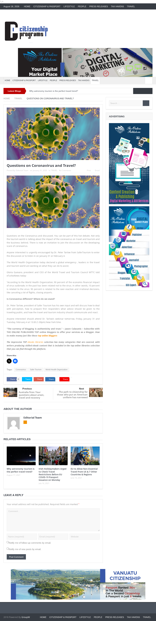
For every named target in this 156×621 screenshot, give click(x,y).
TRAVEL (131, 6)
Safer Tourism (35, 370)
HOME (27, 6)
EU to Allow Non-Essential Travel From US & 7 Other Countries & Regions (84, 471)
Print (89, 170)
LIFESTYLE (69, 6)
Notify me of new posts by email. (25, 549)
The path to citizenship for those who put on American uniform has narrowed (72, 394)
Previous (27, 388)
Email (97, 170)
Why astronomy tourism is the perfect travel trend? (53, 91)
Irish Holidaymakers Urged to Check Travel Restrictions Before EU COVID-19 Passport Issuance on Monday (52, 474)
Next (81, 388)
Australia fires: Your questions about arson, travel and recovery (31, 395)
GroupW (25, 617)
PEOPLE (82, 6)
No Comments (65, 170)
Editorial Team (22, 170)
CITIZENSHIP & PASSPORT (46, 6)
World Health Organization (56, 370)
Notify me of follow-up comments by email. (30, 542)
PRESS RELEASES (98, 6)
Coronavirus (21, 370)
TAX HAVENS (117, 6)
